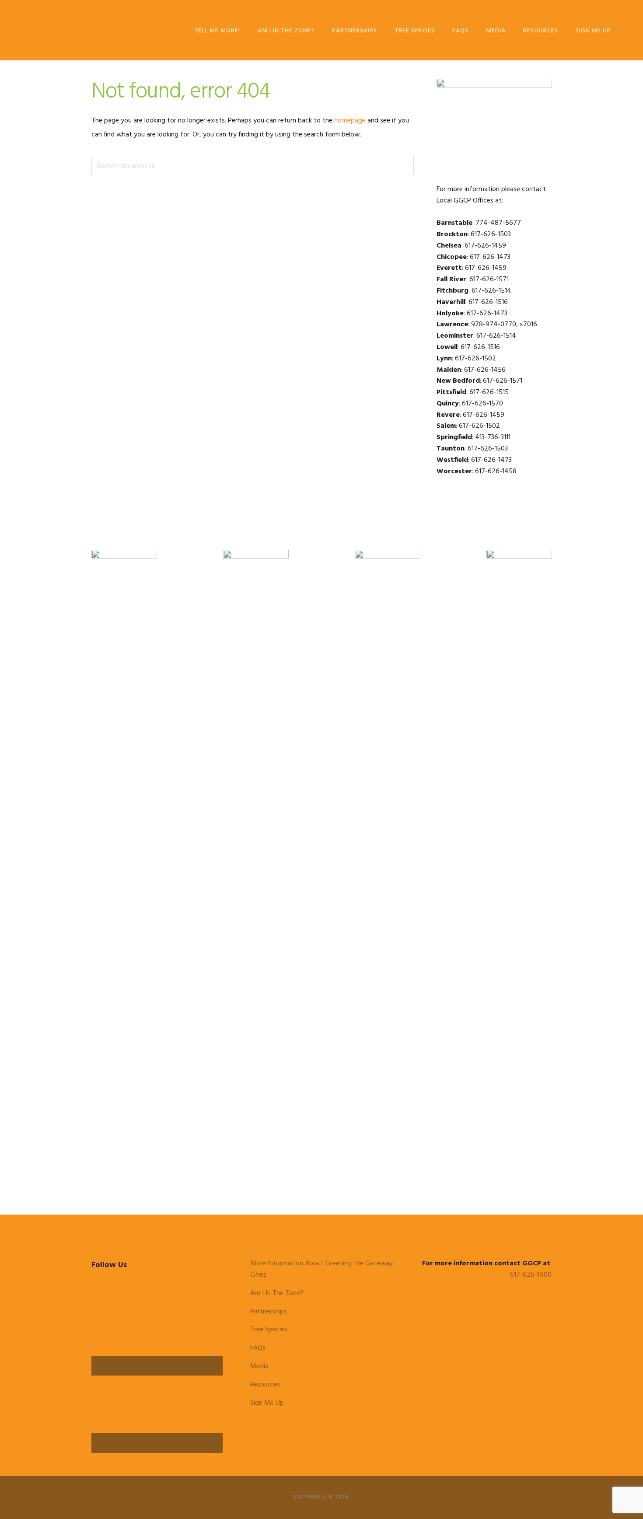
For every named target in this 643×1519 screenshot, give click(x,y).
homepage (350, 120)
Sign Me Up (267, 1403)
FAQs (258, 1348)
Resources (265, 1384)
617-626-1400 (531, 1275)
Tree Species (268, 1329)
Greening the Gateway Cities (76, 29)
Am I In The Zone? (276, 1293)
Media (259, 1366)
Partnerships (268, 1311)
